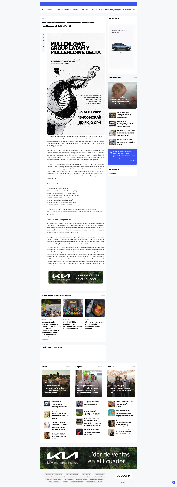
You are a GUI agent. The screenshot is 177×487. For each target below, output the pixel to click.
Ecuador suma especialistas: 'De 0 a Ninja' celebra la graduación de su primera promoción (126, 124)
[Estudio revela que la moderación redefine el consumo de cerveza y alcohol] (47, 435)
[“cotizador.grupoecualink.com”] (112, 174)
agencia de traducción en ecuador (53, 479)
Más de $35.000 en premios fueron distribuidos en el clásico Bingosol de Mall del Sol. (72, 325)
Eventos (58, 10)
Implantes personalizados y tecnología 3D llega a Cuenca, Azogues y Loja (124, 431)
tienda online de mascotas (77, 481)
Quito (75, 10)
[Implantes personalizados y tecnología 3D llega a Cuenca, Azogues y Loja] (111, 432)
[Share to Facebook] (43, 34)
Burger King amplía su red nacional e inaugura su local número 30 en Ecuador (124, 404)
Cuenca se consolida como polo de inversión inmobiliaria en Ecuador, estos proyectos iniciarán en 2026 (124, 413)
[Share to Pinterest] (43, 40)
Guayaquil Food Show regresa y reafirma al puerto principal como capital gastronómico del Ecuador (88, 389)
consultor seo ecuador (100, 474)
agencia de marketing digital (72, 474)
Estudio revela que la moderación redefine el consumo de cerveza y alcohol (59, 435)
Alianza (87, 319)
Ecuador (67, 10)
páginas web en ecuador (54, 481)
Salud (100, 10)
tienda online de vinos (84, 476)
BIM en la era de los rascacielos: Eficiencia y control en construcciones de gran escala (76, 4)
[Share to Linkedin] (43, 43)
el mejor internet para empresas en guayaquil (54, 476)
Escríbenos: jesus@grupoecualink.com (118, 10)
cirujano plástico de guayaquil (96, 479)
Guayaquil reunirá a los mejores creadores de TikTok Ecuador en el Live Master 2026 (92, 432)
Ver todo (103, 295)
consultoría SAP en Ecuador (99, 476)
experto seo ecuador (86, 474)
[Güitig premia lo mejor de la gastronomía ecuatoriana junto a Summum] (95, 308)
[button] (43, 50)
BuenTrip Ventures (46, 319)
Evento (43, 18)
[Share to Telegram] (43, 46)
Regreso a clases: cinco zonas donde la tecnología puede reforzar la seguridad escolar (126, 142)
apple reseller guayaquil (81, 479)
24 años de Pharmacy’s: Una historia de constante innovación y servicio (92, 403)
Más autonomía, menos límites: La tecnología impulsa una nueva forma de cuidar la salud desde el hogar (60, 415)
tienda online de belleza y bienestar (94, 481)
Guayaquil (83, 10)
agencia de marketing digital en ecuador (54, 474)
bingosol (66, 319)
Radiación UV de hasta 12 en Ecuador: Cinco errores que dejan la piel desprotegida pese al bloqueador (126, 133)
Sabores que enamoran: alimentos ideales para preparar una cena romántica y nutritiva (124, 423)
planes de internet (72, 476)
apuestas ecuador (69, 479)
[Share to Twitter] (43, 37)
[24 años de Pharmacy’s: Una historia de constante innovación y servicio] (79, 404)
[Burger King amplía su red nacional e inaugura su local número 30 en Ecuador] (111, 404)
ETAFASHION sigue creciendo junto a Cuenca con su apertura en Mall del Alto (120, 389)
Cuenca (92, 10)
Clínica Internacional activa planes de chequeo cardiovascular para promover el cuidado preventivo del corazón (60, 426)
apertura (112, 383)
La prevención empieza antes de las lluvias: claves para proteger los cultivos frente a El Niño (92, 412)
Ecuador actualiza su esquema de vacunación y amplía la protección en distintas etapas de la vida (121, 100)
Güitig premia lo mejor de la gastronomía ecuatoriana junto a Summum (94, 325)
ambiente (65, 481)
